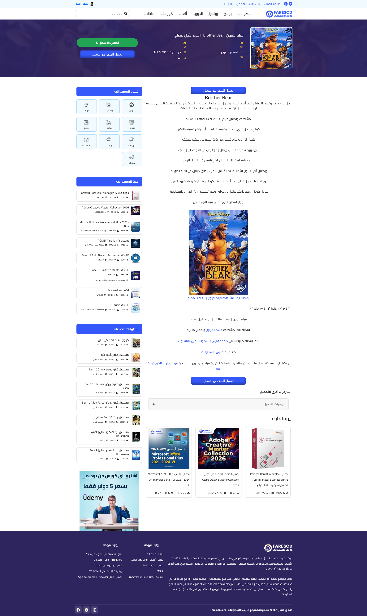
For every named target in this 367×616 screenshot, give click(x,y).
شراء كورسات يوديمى (248, 3)
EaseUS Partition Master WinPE (110, 270)
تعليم (86, 128)
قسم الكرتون (214, 330)
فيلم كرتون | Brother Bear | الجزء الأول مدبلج (209, 35)
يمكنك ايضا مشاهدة (235, 298)
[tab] (218, 404)
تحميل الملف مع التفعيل (107, 54)
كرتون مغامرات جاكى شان (113, 340)
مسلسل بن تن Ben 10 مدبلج (112, 417)
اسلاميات (86, 145)
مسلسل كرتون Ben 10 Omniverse (109, 369)
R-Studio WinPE (119, 305)
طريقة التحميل (272, 3)
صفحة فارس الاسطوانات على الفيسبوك (203, 341)
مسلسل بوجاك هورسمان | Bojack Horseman (109, 434)
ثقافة (109, 128)
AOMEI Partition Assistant (113, 240)
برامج (109, 145)
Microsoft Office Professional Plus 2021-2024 (104, 224)
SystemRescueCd (118, 290)
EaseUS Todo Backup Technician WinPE (105, 255)
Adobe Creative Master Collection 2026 (105, 207)
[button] (245, 13)
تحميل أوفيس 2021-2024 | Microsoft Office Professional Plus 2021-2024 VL (169, 479)
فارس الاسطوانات (212, 352)
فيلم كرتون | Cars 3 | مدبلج (205, 298)
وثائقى (109, 110)
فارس (132, 110)
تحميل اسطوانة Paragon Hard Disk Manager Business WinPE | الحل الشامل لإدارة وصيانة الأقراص (269, 479)
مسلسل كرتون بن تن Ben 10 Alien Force (105, 402)
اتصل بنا (228, 3)
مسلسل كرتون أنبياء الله (115, 354)
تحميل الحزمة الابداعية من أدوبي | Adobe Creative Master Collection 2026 (220, 479)
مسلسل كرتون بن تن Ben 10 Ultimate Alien (107, 386)
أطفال (132, 163)
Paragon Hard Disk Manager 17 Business (104, 192)
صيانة (132, 128)
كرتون (86, 110)
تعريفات (132, 145)
